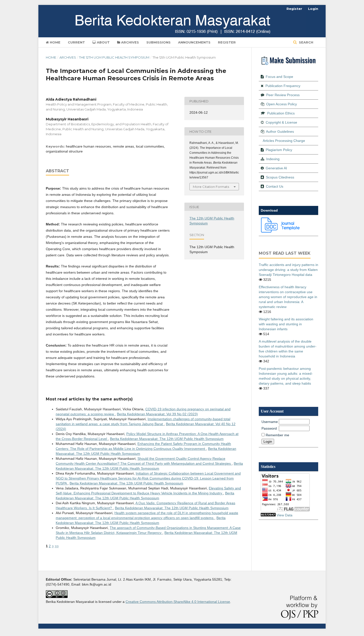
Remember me (277, 435)
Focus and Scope (279, 77)
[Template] (280, 231)
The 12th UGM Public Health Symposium (114, 57)
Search (305, 42)
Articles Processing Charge (284, 141)
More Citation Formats (211, 187)
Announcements (194, 42)
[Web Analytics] (268, 515)
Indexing (273, 159)
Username (269, 422)
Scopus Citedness (280, 177)
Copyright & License (281, 122)
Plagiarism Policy (279, 150)
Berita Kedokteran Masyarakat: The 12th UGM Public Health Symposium (167, 439)
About (103, 42)
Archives (129, 42)
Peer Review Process (283, 95)
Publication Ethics (281, 113)
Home (54, 42)
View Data (284, 515)
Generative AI (276, 168)
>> (57, 546)
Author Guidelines (280, 131)
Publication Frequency (282, 86)
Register (227, 42)
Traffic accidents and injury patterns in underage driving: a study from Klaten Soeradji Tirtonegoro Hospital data (288, 270)
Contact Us (274, 186)
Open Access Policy (281, 104)
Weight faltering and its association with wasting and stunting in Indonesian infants (286, 324)
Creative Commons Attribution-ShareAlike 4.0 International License (178, 602)
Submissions (158, 42)
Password (269, 428)
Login (313, 9)
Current (76, 42)
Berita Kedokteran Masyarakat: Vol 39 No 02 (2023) (157, 414)
